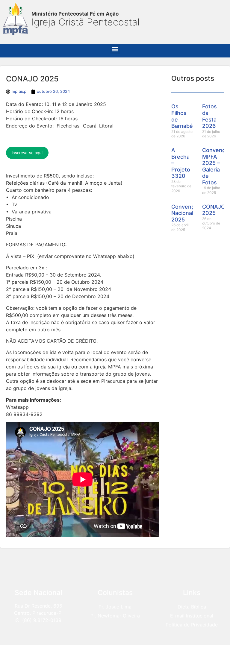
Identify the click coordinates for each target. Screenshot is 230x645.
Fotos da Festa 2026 (209, 116)
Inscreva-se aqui (27, 152)
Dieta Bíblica (192, 607)
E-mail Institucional (191, 616)
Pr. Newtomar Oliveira (115, 616)
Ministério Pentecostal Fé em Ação (75, 14)
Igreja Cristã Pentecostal (85, 22)
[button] (115, 49)
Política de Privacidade (192, 625)
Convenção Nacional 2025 (186, 213)
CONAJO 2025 (213, 210)
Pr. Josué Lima (115, 607)
